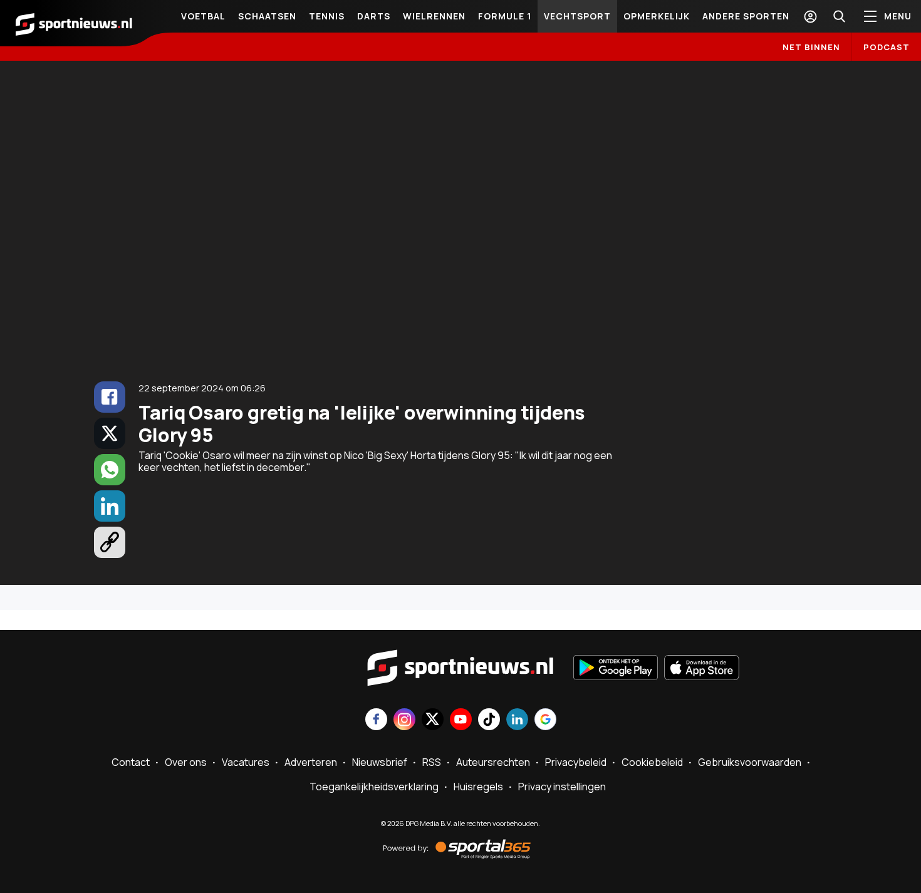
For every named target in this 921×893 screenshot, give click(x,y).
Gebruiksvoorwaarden (749, 762)
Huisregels (478, 786)
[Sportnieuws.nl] (74, 23)
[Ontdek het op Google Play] (615, 669)
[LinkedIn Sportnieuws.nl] (517, 720)
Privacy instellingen (562, 786)
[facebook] (109, 397)
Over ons (186, 762)
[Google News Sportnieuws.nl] (545, 720)
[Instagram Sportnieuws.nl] (404, 720)
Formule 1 (504, 16)
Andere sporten (745, 16)
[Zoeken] (839, 16)
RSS (431, 762)
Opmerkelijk (656, 16)
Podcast (886, 47)
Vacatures (245, 762)
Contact (131, 762)
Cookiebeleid (652, 762)
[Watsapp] (109, 469)
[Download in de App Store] (701, 669)
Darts (373, 16)
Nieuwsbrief (379, 762)
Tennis (327, 16)
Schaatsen (267, 16)
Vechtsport (577, 16)
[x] (109, 433)
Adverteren (310, 762)
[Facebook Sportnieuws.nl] (376, 720)
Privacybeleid (575, 762)
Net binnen (811, 47)
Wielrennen (434, 16)
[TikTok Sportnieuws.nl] (489, 720)
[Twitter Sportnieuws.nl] (433, 720)
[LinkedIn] (109, 506)
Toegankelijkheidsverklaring (374, 786)
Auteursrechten (493, 762)
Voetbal (203, 16)
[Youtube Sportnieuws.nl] (461, 720)
